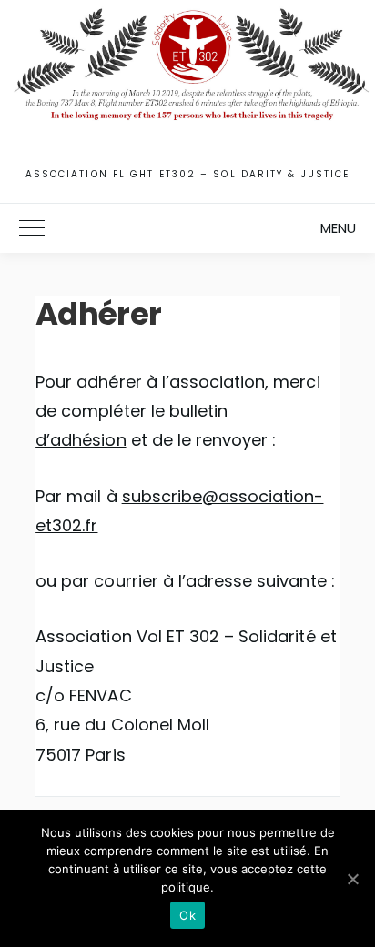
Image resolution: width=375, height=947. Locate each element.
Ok (187, 915)
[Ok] (352, 879)
